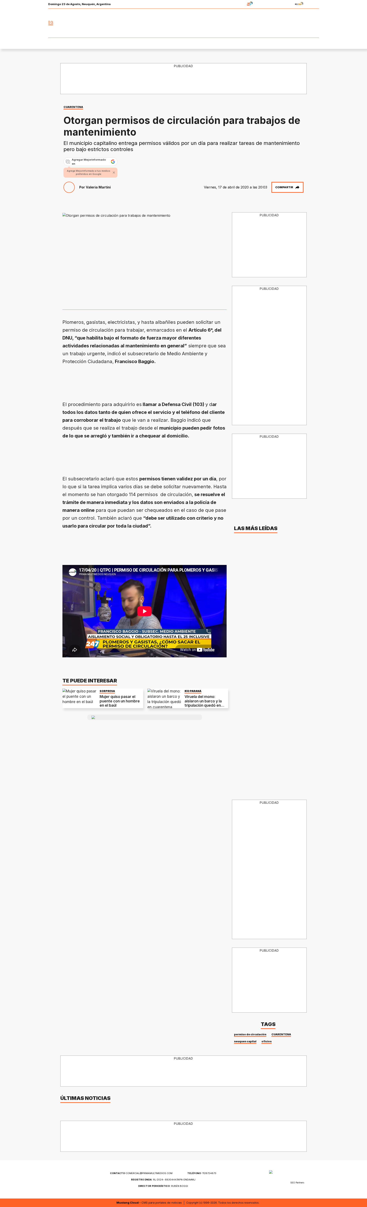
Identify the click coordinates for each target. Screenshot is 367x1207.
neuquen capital (245, 1041)
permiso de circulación (250, 1034)
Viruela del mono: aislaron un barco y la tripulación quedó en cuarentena (203, 703)
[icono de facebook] (287, 23)
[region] (184, 78)
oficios (266, 1041)
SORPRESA (107, 691)
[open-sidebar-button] (50, 23)
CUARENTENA (281, 1034)
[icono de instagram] (306, 23)
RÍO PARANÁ (193, 691)
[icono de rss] (315, 23)
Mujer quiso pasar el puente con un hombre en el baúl (120, 701)
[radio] (236, 4)
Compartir (284, 187)
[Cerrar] (113, 172)
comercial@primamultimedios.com (141, 1173)
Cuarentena (73, 107)
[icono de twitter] (297, 23)
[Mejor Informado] (183, 23)
